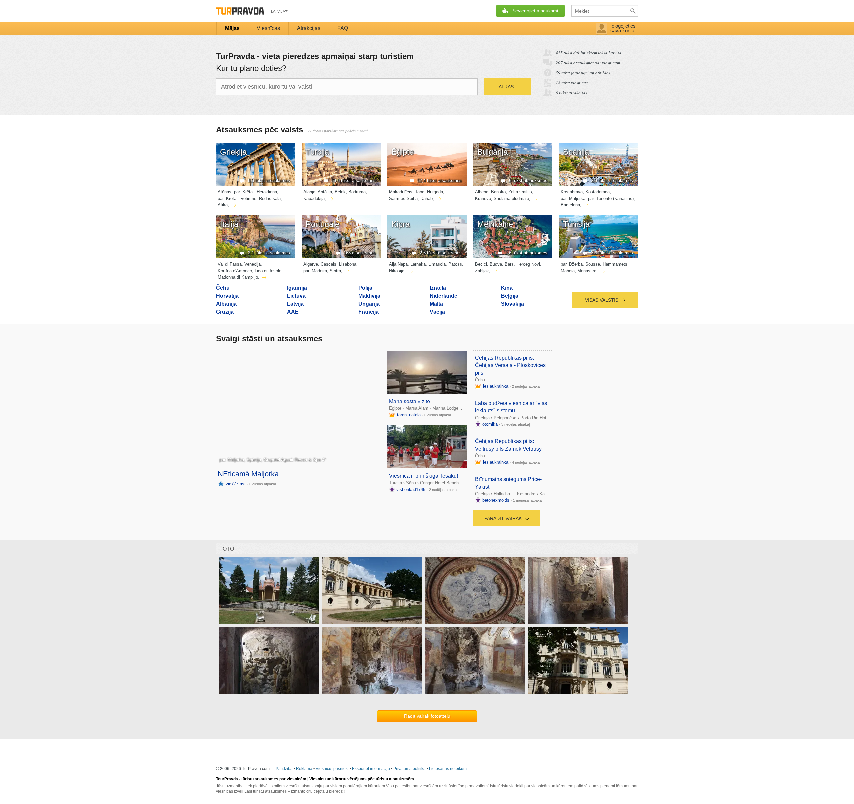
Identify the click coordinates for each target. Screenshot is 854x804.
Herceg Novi (528, 264)
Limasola (437, 264)
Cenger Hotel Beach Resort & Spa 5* (455, 482)
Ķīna (507, 288)
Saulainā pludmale (511, 198)
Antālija (325, 191)
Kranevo (483, 198)
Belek (340, 191)
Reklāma (304, 768)
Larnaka (418, 264)
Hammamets (615, 264)
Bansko (498, 191)
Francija (368, 312)
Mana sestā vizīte (409, 401)
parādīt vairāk (503, 518)
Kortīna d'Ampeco (235, 270)
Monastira (586, 270)
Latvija (295, 304)
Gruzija (225, 312)
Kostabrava (572, 191)
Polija (365, 288)
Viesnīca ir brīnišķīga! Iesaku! (423, 476)
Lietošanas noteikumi (448, 768)
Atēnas (224, 191)
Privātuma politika (409, 768)
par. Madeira (315, 270)
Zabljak (482, 270)
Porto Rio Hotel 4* (537, 417)
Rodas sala (270, 198)
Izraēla (438, 288)
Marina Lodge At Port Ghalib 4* (462, 408)
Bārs (509, 264)
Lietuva (296, 296)
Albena (481, 191)
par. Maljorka (573, 198)
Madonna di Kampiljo (238, 277)
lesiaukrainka (495, 386)
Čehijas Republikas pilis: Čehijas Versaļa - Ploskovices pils (510, 365)
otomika (490, 424)
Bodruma (357, 191)
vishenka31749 (410, 489)
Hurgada (435, 191)
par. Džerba (572, 264)
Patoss (455, 264)
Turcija (395, 482)
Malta (436, 304)
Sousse (592, 264)
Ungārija (369, 304)
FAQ (342, 28)
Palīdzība (284, 768)
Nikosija (396, 270)
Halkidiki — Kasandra (514, 493)
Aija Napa (398, 264)
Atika (223, 204)
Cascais (328, 264)
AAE (293, 312)
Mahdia (568, 270)
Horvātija (227, 296)
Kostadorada (597, 191)
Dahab (426, 198)
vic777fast (236, 483)
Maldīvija (369, 296)
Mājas (232, 28)
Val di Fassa (230, 264)
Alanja (309, 191)
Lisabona (347, 264)
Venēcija (252, 264)
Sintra (335, 270)
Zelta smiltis (520, 191)
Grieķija (482, 417)
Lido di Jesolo (268, 270)
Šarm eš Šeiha (403, 198)
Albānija (226, 304)
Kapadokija (314, 198)
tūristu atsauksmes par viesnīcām (273, 779)
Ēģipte (395, 408)
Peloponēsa (505, 417)
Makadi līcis (400, 191)
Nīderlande (443, 296)
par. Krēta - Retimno (237, 198)
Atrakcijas (308, 28)
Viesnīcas (268, 28)
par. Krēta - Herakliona (255, 191)
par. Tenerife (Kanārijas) (611, 198)
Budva (496, 264)
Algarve (310, 264)
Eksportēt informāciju (371, 768)
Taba (419, 191)
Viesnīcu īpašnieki (332, 768)
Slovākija (512, 304)
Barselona (570, 204)
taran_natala (409, 414)
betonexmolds (495, 500)
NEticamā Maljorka (248, 474)
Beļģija (509, 296)
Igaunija (297, 288)
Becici (481, 264)
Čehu (223, 288)
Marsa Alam (416, 408)
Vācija (437, 312)
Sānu (411, 482)
